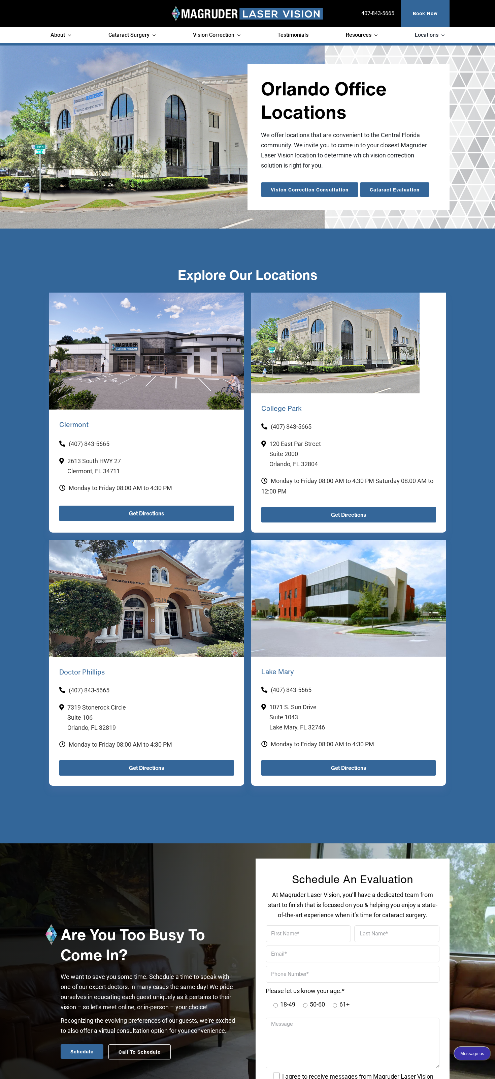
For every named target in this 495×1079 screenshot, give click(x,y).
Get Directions (146, 513)
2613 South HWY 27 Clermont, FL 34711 (94, 466)
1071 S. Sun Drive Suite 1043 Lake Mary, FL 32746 (297, 724)
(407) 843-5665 (89, 443)
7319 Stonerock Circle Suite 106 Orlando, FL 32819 (96, 724)
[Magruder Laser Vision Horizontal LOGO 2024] (247, 8)
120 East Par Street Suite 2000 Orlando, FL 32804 (295, 454)
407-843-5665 (377, 13)
